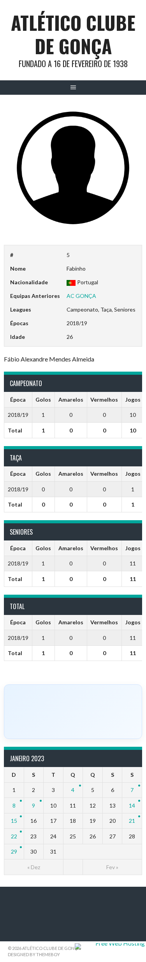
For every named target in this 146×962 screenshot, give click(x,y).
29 (14, 851)
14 (132, 805)
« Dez (33, 867)
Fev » (112, 867)
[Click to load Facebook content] (73, 711)
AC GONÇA (81, 295)
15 (14, 820)
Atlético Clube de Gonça (73, 34)
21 (132, 820)
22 (14, 836)
